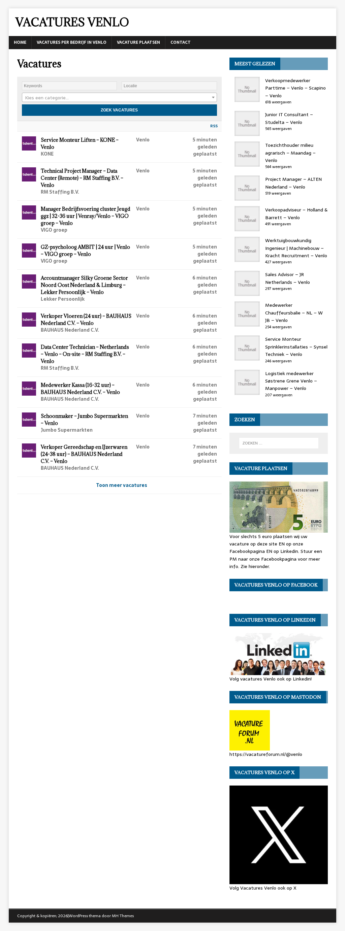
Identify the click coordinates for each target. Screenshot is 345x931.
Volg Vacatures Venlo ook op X (262, 887)
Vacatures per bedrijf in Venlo (71, 42)
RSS (214, 126)
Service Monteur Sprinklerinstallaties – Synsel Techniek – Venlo (296, 346)
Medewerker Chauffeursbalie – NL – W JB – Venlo (294, 312)
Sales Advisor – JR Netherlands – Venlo (287, 278)
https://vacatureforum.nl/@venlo (265, 754)
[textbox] (119, 97)
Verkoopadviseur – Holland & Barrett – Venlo (296, 213)
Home (20, 42)
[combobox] (119, 97)
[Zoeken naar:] (278, 443)
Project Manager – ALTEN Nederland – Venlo (293, 182)
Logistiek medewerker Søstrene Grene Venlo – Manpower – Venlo (291, 381)
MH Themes (123, 915)
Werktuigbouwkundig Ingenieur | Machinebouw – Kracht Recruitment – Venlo (296, 248)
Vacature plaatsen (138, 42)
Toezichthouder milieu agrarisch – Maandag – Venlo (290, 152)
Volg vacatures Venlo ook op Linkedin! (270, 678)
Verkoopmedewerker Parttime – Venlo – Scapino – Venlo (295, 88)
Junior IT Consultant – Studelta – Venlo (289, 118)
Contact (180, 42)
